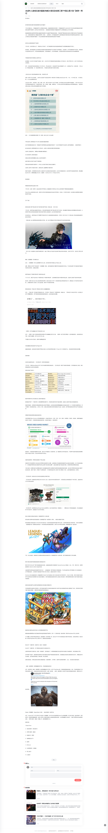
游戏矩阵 (32, 3)
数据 (63, 3)
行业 (51, 3)
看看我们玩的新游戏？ (42, 3)
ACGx (57, 3)
